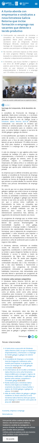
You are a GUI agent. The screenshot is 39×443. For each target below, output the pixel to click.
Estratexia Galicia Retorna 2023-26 (15, 121)
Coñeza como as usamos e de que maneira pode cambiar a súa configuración (19, 433)
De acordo (10, 439)
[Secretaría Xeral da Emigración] (10, 4)
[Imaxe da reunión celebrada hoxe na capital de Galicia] (19, 98)
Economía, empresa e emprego (13, 411)
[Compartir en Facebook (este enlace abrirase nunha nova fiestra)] (29, 337)
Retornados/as (7, 414)
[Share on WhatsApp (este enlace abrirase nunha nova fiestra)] (36, 337)
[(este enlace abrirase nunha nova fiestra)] (6, 105)
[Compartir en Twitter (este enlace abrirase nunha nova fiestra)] (32, 337)
